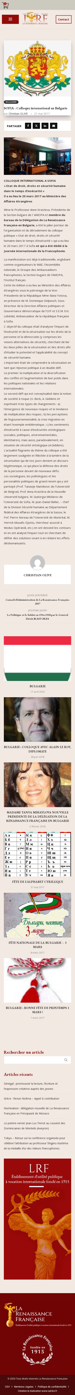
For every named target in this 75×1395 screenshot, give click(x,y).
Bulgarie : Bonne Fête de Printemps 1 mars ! (37, 1010)
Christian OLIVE (18, 113)
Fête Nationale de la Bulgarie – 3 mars (37, 945)
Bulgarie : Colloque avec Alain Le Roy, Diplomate (37, 749)
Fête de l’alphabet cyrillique (37, 882)
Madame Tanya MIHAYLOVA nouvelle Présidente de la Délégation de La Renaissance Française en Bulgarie (37, 816)
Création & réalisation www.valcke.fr (37, 1390)
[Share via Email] (53, 126)
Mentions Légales (22, 1386)
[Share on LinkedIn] (45, 126)
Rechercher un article (24, 1052)
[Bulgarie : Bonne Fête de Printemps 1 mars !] (37, 980)
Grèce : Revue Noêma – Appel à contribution (31, 1098)
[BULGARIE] (37, 658)
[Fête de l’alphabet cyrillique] (37, 854)
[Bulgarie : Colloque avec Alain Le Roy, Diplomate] (37, 719)
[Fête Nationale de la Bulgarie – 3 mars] (37, 915)
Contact (63, 19)
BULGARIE (38, 686)
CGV (7, 1386)
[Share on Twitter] (36, 126)
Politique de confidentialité (52, 1386)
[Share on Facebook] (28, 126)
